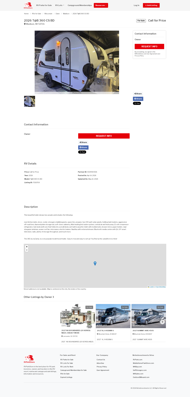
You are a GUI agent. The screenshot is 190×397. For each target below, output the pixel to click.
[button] (153, 5)
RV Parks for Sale (44, 5)
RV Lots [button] (59, 5)
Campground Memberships (80, 5)
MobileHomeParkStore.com (143, 363)
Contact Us (101, 360)
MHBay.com (137, 367)
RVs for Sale (64, 374)
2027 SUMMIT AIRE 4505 (143, 331)
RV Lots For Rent (66, 367)
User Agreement (152, 54)
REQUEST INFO (104, 136)
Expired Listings (66, 377)
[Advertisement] (77, 113)
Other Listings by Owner (38, 297)
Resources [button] (100, 5)
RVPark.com (137, 360)
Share (84, 142)
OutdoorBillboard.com (141, 377)
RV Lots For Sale (66, 363)
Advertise (100, 363)
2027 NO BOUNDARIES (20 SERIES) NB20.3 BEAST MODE (75, 331)
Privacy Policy (139, 56)
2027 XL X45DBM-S (105, 331)
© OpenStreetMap (160, 287)
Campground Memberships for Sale (73, 370)
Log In (136, 5)
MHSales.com (138, 374)
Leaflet (151, 287)
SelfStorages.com (140, 370)
